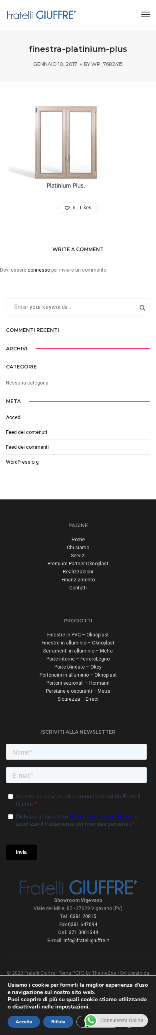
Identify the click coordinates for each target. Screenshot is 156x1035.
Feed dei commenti (27, 447)
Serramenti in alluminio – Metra (78, 651)
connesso (39, 270)
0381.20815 (83, 916)
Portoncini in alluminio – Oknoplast (78, 675)
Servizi (78, 555)
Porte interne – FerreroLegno (78, 659)
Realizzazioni (78, 572)
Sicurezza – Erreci (78, 699)
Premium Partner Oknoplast (78, 564)
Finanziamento (78, 580)
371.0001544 (83, 932)
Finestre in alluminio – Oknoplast (78, 643)
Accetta (24, 1022)
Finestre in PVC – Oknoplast (78, 635)
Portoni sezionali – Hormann (78, 683)
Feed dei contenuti (26, 432)
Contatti (78, 588)
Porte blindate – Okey (78, 667)
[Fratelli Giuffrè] (41, 14)
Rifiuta (58, 1022)
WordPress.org (22, 462)
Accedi (14, 417)
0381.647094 (82, 924)
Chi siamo (78, 547)
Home (78, 539)
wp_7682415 (107, 64)
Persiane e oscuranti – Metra (78, 691)
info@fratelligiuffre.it (86, 940)
